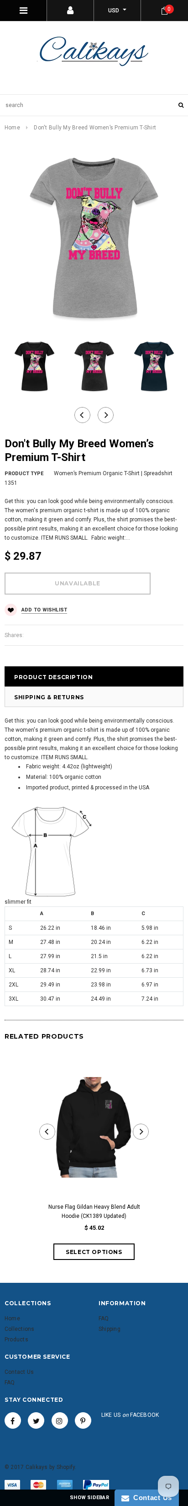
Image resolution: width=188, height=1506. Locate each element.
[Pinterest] (83, 1420)
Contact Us (150, 1497)
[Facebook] (13, 1420)
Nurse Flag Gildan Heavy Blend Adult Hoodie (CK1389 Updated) (94, 1211)
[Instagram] (60, 1420)
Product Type (24, 474)
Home (12, 127)
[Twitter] (36, 1420)
